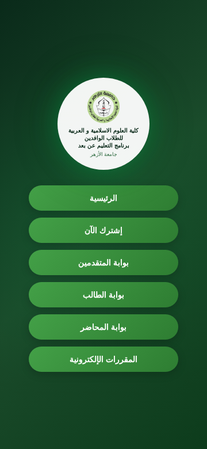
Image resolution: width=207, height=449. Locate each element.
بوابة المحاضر (103, 326)
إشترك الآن (104, 229)
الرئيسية (103, 197)
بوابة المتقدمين (103, 262)
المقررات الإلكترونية (104, 358)
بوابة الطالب (104, 294)
